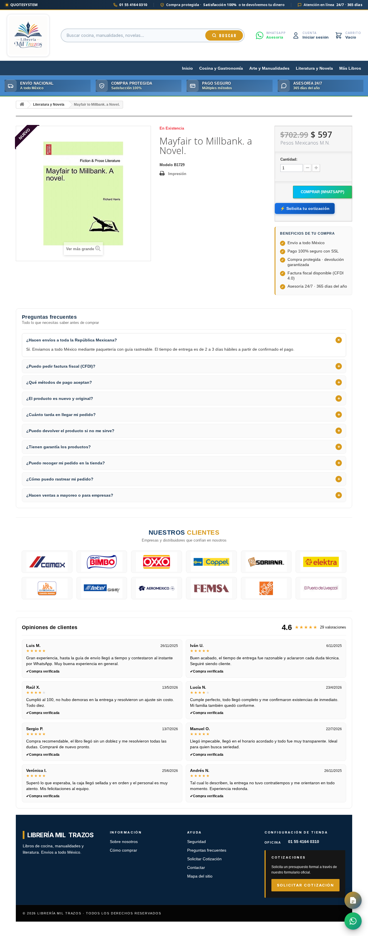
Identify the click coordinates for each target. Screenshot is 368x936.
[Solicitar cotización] (353, 900)
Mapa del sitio (199, 876)
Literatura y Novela (314, 68)
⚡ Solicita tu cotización (304, 208)
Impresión (177, 174)
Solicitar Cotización (204, 859)
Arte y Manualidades (269, 68)
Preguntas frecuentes (206, 850)
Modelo (166, 165)
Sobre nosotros (124, 842)
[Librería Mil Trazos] (28, 35)
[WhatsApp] (353, 921)
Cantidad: (288, 159)
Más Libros (350, 68)
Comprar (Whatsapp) (322, 192)
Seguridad (196, 842)
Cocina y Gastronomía (221, 68)
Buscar (228, 35)
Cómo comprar (123, 850)
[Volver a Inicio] (21, 104)
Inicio (187, 68)
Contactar (196, 867)
